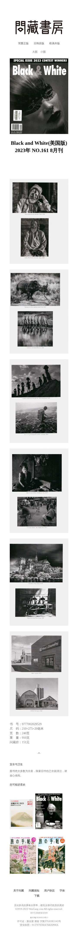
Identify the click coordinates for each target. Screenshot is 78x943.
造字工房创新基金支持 (39, 913)
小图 (43, 51)
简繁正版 (23, 43)
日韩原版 (39, 43)
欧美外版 (54, 43)
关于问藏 (18, 890)
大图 (34, 51)
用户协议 (49, 890)
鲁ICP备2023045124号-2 (39, 918)
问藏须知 (34, 890)
